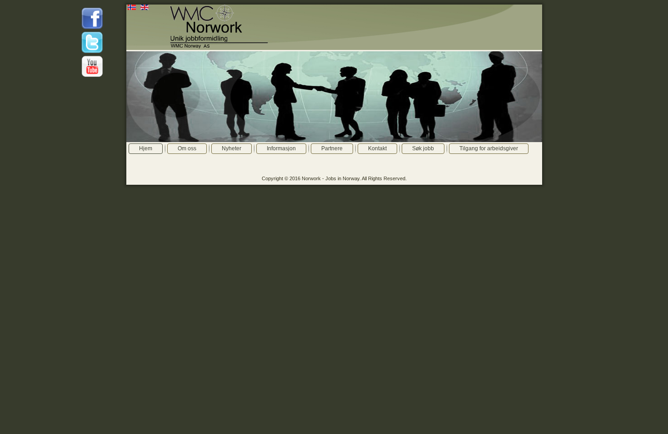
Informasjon (281, 148)
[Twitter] (92, 52)
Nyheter (231, 148)
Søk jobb (423, 148)
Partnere (332, 148)
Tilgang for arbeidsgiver (488, 148)
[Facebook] (92, 28)
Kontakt (377, 148)
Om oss (187, 148)
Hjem (145, 148)
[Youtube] (92, 76)
